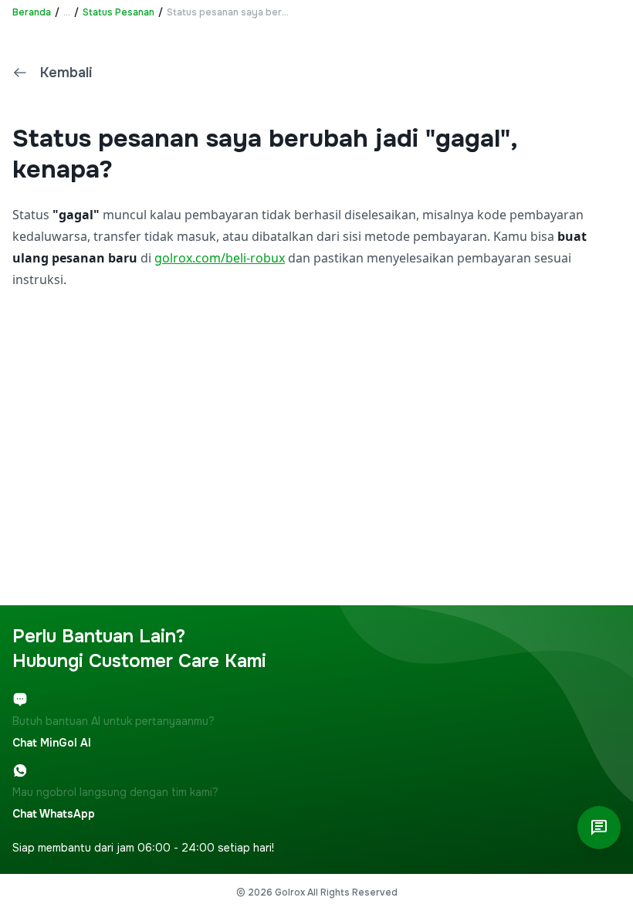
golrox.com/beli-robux (219, 257)
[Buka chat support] (599, 827)
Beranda (31, 12)
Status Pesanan (118, 12)
